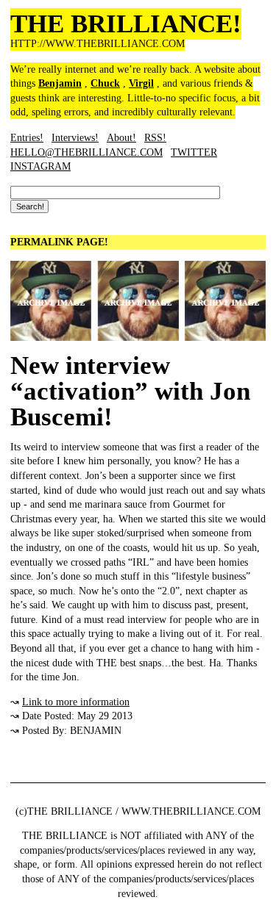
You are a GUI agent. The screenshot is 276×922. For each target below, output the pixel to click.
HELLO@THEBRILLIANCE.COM (86, 152)
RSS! (155, 137)
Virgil (141, 83)
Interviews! (75, 137)
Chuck (105, 83)
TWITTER (194, 152)
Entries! (26, 137)
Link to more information (76, 701)
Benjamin (60, 83)
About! (121, 137)
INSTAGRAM (40, 166)
